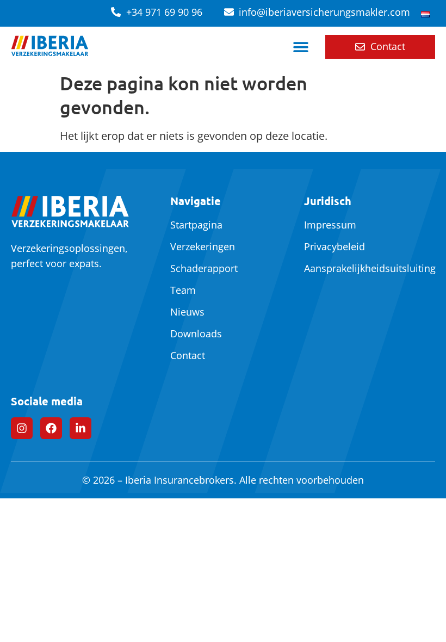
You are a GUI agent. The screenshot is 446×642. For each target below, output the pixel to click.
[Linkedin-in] (80, 428)
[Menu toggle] (301, 47)
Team (183, 290)
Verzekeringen (202, 246)
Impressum (330, 224)
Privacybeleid (334, 246)
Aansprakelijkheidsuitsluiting (365, 268)
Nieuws (187, 311)
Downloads (196, 333)
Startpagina (196, 224)
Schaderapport (204, 268)
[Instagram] (22, 428)
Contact (187, 355)
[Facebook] (51, 428)
